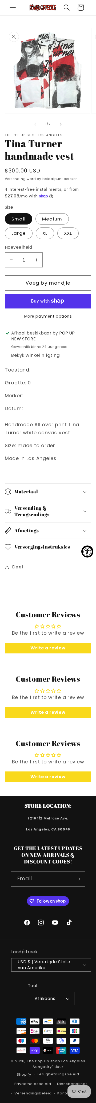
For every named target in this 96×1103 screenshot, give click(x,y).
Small (18, 219)
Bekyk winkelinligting (35, 355)
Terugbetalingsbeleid (58, 1074)
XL (44, 233)
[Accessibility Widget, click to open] (87, 552)
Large (18, 233)
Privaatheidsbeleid (32, 1083)
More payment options (48, 316)
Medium (52, 219)
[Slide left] (35, 124)
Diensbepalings (72, 1083)
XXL (68, 233)
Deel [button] (17, 567)
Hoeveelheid (18, 247)
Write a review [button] (47, 648)
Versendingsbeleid (32, 1093)
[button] (13, 8)
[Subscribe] (78, 879)
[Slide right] (61, 124)
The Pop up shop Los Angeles (56, 1061)
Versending (15, 179)
